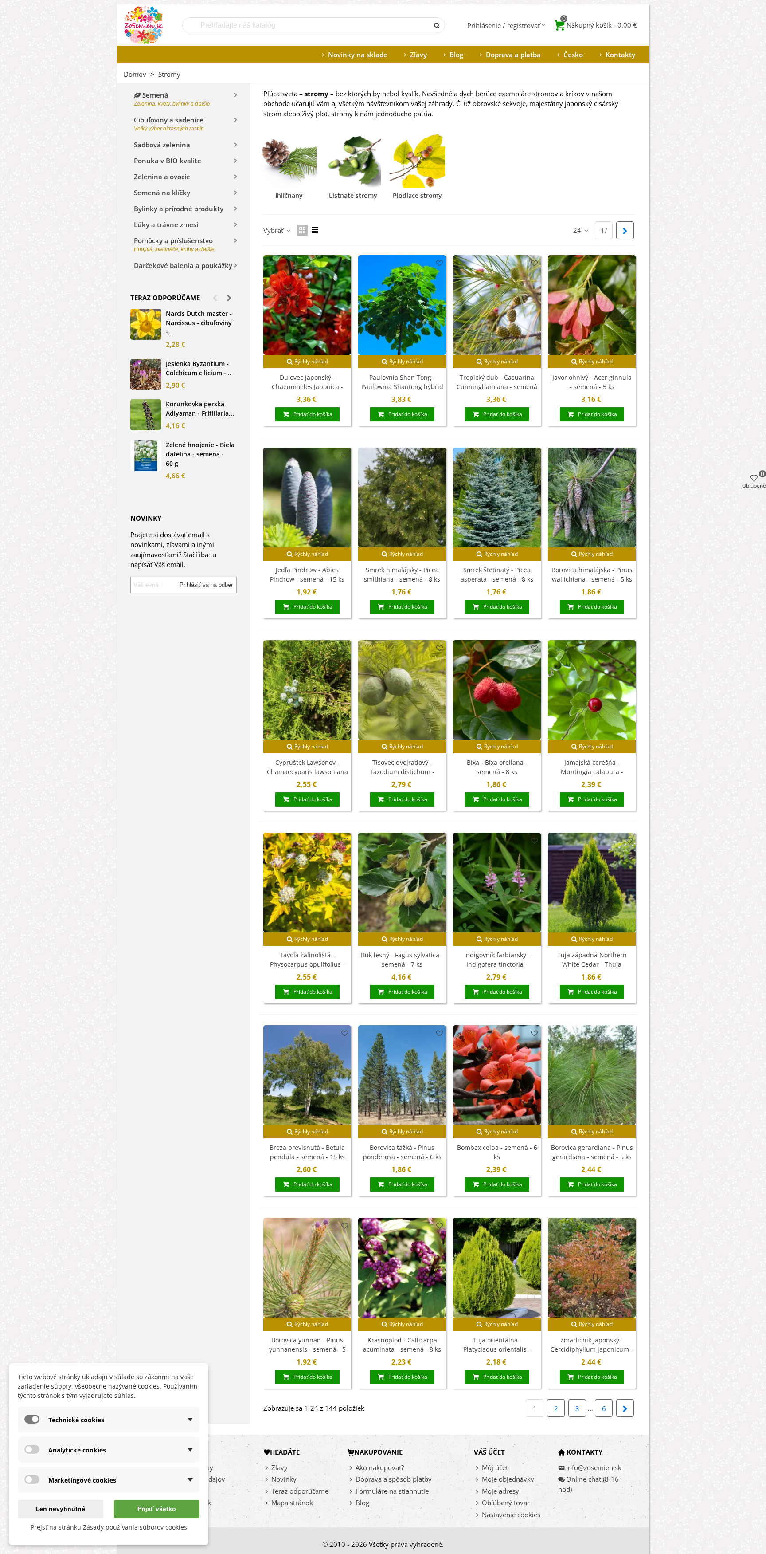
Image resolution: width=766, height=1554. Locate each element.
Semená (172, 98)
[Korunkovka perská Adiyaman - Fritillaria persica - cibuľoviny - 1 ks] (145, 414)
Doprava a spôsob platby (394, 1479)
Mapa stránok (292, 1502)
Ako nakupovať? (380, 1467)
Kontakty (620, 54)
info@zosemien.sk (593, 1467)
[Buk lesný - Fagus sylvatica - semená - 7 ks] (402, 882)
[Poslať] (437, 25)
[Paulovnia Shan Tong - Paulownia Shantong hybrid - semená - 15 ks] (402, 305)
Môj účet (495, 1467)
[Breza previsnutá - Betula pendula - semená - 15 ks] (307, 1075)
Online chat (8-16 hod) (588, 1484)
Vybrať (274, 230)
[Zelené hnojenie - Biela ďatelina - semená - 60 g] (145, 455)
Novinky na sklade (357, 54)
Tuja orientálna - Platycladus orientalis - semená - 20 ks (497, 1349)
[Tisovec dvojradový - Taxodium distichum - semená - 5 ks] (402, 690)
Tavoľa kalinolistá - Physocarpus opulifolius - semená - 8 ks (307, 964)
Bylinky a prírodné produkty (178, 208)
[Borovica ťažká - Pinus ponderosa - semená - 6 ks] (402, 1075)
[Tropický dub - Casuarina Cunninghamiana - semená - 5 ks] (497, 305)
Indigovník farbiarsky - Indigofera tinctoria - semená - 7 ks (497, 964)
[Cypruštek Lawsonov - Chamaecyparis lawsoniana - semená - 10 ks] (307, 690)
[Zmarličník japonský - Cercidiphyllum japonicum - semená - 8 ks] (592, 1268)
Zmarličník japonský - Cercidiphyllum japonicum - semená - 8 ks (592, 1349)
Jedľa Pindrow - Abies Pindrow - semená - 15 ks (307, 574)
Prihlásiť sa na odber (206, 585)
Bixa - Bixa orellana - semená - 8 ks (497, 767)
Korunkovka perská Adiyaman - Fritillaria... (200, 408)
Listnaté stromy (353, 195)
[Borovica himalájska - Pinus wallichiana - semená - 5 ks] (592, 497)
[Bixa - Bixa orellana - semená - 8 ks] (497, 690)
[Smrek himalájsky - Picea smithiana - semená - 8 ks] (402, 497)
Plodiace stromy (417, 195)
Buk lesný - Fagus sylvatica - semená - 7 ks (402, 959)
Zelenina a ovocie (162, 176)
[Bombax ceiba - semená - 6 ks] (497, 1075)
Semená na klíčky (162, 192)
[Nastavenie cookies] (478, 1515)
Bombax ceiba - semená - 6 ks (497, 1152)
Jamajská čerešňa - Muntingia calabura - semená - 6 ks (592, 771)
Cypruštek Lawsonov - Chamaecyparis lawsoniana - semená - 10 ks (307, 771)
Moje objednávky (508, 1479)
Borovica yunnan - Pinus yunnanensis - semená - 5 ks (307, 1349)
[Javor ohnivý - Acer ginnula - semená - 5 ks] (592, 305)
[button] (215, 297)
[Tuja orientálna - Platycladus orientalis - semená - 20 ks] (497, 1268)
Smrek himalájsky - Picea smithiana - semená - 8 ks (402, 574)
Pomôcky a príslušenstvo (174, 244)
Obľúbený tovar (506, 1502)
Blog (456, 54)
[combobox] (306, 25)
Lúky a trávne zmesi (166, 224)
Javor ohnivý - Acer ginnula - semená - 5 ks (592, 382)
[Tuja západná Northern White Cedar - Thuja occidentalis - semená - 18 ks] (592, 882)
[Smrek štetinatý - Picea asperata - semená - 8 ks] (497, 497)
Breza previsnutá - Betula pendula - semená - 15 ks (307, 1152)
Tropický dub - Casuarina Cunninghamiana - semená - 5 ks (497, 386)
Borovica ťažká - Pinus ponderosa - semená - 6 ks (402, 1152)
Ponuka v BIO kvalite (167, 160)
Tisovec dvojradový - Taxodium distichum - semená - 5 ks (402, 771)
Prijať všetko (156, 1508)
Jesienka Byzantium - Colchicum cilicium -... (198, 368)
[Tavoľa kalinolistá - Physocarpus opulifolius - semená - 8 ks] (307, 882)
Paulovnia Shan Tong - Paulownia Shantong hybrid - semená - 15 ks (402, 386)
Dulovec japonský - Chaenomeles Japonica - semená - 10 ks (307, 386)
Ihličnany (289, 195)
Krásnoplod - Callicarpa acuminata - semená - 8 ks (402, 1344)
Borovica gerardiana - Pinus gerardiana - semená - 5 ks (592, 1152)
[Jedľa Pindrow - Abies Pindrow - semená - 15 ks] (307, 497)
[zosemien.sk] (144, 25)
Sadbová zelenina (162, 144)
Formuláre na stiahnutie (392, 1491)
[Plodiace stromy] (417, 160)
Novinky (284, 1479)
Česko (573, 54)
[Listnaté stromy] (353, 160)
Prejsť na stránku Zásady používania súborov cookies (109, 1527)
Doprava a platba (513, 54)
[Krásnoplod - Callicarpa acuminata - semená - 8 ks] (402, 1268)
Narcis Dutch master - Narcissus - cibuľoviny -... (199, 322)
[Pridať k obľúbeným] (344, 263)
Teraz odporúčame (165, 297)
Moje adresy (500, 1491)
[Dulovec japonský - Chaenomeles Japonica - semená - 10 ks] (307, 305)
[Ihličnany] (289, 160)
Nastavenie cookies (511, 1514)
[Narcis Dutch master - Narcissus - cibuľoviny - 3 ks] (145, 324)
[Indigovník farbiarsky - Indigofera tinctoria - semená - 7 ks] (497, 882)
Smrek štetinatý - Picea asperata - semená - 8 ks (497, 574)
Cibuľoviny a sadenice (169, 123)
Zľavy (418, 54)
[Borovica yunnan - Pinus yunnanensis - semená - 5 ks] (307, 1268)
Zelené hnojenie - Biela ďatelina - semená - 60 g (200, 454)
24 (578, 230)
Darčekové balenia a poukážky (183, 265)
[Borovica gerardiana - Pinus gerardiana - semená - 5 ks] (592, 1075)
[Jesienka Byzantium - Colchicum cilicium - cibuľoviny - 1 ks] (145, 374)
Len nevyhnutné (60, 1508)
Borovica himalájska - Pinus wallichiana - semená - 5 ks (592, 574)
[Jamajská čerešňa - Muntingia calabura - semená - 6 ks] (592, 690)
